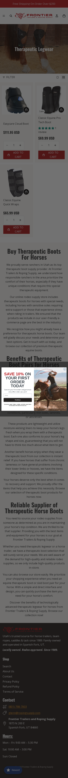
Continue (17, 400)
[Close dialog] (64, 369)
